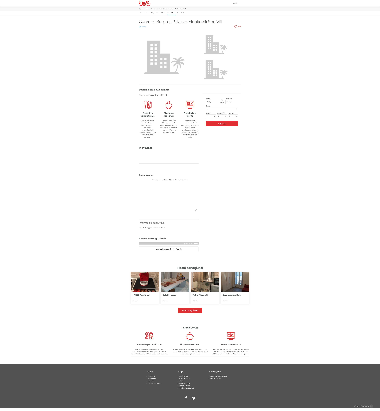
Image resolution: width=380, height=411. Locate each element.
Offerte (163, 13)
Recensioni (180, 13)
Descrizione (171, 13)
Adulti (208, 113)
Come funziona (184, 383)
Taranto (153, 9)
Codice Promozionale (186, 388)
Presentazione (144, 13)
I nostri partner (184, 385)
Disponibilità (155, 13)
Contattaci (152, 378)
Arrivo (208, 98)
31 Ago (229, 102)
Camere (208, 106)
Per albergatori (215, 378)
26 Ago (209, 102)
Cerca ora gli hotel (190, 310)
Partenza (229, 98)
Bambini (231, 113)
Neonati (220, 113)
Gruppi (181, 381)
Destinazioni (183, 376)
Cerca (223, 124)
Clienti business (184, 378)
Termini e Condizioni (155, 383)
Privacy (150, 381)
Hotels (146, 9)
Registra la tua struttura (218, 376)
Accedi (235, 3)
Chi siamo (151, 376)
